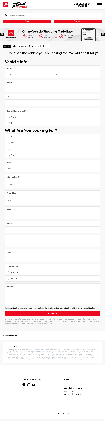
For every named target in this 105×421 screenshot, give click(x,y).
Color (9, 252)
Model (10, 224)
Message (11, 286)
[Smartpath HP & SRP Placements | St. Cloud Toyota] (52, 34)
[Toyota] (5, 4)
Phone (9, 82)
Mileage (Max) (13, 177)
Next (103, 34)
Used (13, 149)
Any (12, 155)
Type (9, 137)
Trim (9, 238)
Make (9, 209)
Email (9, 97)
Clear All (7, 46)
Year (9, 163)
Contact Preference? (16, 111)
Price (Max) (12, 193)
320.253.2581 (82, 4)
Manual (14, 278)
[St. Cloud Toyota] (19, 5)
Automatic (15, 272)
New (12, 143)
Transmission (13, 266)
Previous (2, 34)
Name (10, 68)
